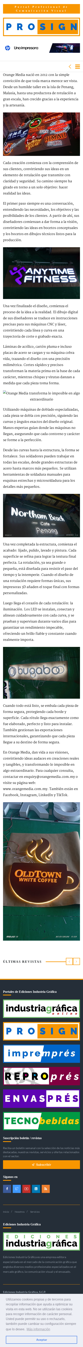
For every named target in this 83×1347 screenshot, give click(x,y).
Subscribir (43, 1164)
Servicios (35, 1211)
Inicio (6, 1211)
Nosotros (20, 1211)
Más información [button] (38, 1329)
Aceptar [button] (41, 1339)
